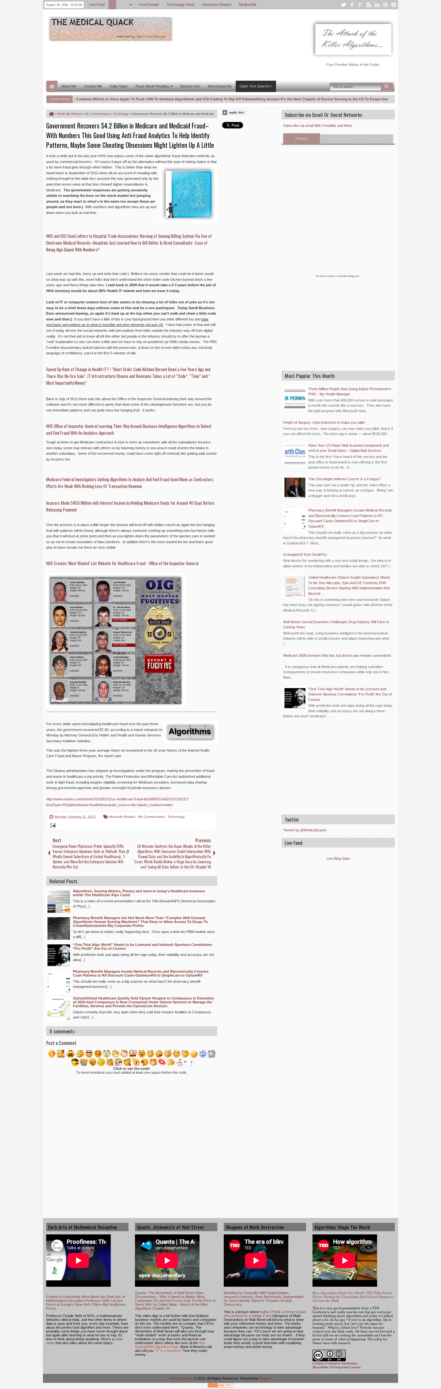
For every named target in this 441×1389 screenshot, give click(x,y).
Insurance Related (216, 4)
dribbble (385, 4)
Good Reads (149, 4)
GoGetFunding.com (348, 276)
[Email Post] (52, 826)
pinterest (394, 4)
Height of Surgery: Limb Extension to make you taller (324, 422)
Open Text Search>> (256, 86)
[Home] (51, 114)
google (360, 4)
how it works (327, 276)
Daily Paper (119, 86)
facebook (352, 4)
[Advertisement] (163, 60)
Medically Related (122, 816)
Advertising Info (220, 86)
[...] (87, 906)
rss (368, 4)
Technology (176, 816)
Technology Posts (181, 4)
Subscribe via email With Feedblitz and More (317, 125)
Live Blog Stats (338, 858)
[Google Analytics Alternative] (220, 1386)
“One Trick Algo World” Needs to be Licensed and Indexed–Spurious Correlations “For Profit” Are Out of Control (350, 694)
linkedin (377, 4)
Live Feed (97, 4)
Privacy (301, 138)
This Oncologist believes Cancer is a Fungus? (344, 479)
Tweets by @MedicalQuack (304, 830)
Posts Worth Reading (152, 86)
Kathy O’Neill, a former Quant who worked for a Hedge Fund (265, 1314)
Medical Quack (181, 1378)
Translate (338, 139)
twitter (343, 4)
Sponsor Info (190, 86)
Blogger (266, 1378)
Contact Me (93, 86)
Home (51, 86)
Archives (375, 139)
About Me (68, 86)
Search (387, 86)
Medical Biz (248, 4)
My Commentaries (152, 816)
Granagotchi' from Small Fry (305, 554)
